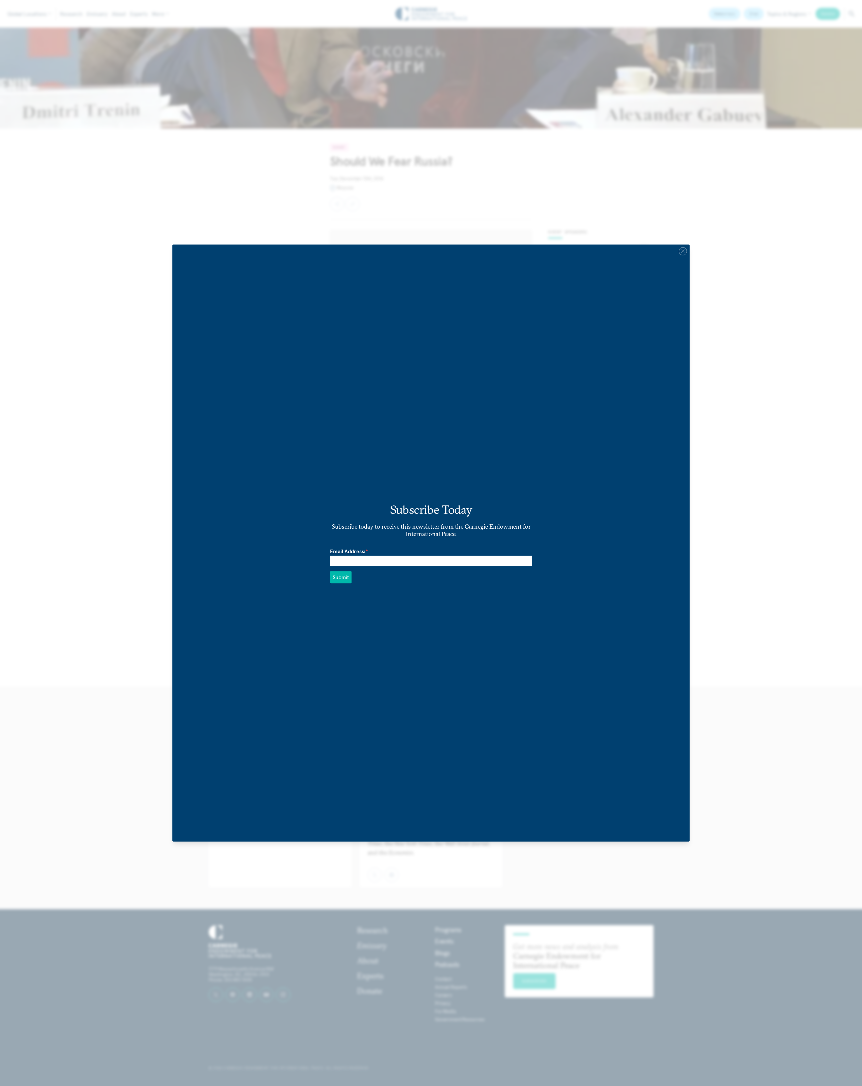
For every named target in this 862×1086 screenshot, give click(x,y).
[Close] (683, 251)
